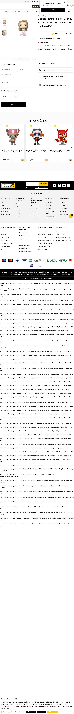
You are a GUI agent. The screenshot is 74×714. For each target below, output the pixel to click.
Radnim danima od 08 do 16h (63, 241)
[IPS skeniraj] (39, 265)
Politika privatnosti (24, 245)
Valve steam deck (6, 214)
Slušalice (18, 210)
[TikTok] (68, 185)
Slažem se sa (37, 187)
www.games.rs (28, 278)
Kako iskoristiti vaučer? (25, 251)
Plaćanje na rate (24, 239)
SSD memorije (64, 214)
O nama (3, 234)
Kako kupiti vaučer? (24, 248)
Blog (2, 249)
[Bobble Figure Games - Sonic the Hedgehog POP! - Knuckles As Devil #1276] (61, 137)
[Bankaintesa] (55, 260)
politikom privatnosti (41, 188)
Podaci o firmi (5, 237)
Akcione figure (35, 205)
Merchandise (21, 11)
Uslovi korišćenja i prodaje (45, 234)
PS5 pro (3, 205)
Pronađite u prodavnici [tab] (21, 59)
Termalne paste (64, 211)
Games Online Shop (6, 11)
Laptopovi (63, 202)
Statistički (14, 711)
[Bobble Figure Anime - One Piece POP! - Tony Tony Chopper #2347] (13, 137)
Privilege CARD (5, 246)
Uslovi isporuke (23, 242)
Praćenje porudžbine (44, 231)
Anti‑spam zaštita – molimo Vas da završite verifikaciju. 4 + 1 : (9, 92)
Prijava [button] (53, 10)
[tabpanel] (23, 27)
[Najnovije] (3, 126)
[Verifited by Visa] (31, 265)
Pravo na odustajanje (44, 246)
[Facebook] (54, 185)
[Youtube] (64, 185)
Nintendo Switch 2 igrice (50, 217)
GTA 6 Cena (48, 202)
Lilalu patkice (34, 215)
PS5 (2, 202)
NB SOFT (40, 278)
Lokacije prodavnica (7, 231)
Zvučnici (18, 216)
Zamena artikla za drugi (45, 243)
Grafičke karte (64, 208)
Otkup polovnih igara (7, 243)
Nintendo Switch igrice (50, 212)
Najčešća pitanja (5, 240)
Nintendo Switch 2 (6, 211)
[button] (44, 49)
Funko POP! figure (30, 11)
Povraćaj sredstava (43, 249)
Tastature (18, 204)
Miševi (17, 207)
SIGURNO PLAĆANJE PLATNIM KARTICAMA (37, 1)
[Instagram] (59, 185)
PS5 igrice (48, 205)
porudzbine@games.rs (63, 237)
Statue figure (34, 212)
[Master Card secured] (70, 260)
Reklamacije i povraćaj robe (46, 240)
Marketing (22, 711)
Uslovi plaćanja (23, 233)
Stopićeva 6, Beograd (62, 231)
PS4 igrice (48, 208)
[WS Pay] (37, 260)
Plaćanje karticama (24, 236)
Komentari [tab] (6, 59)
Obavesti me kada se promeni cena (63, 33)
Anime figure (34, 218)
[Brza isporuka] (8, 126)
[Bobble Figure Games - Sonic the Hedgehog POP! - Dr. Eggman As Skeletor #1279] (37, 137)
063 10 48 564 (60, 234)
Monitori (18, 213)
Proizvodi (14, 11)
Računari (62, 205)
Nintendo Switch (5, 208)
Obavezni (5, 711)
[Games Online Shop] (36, 6)
